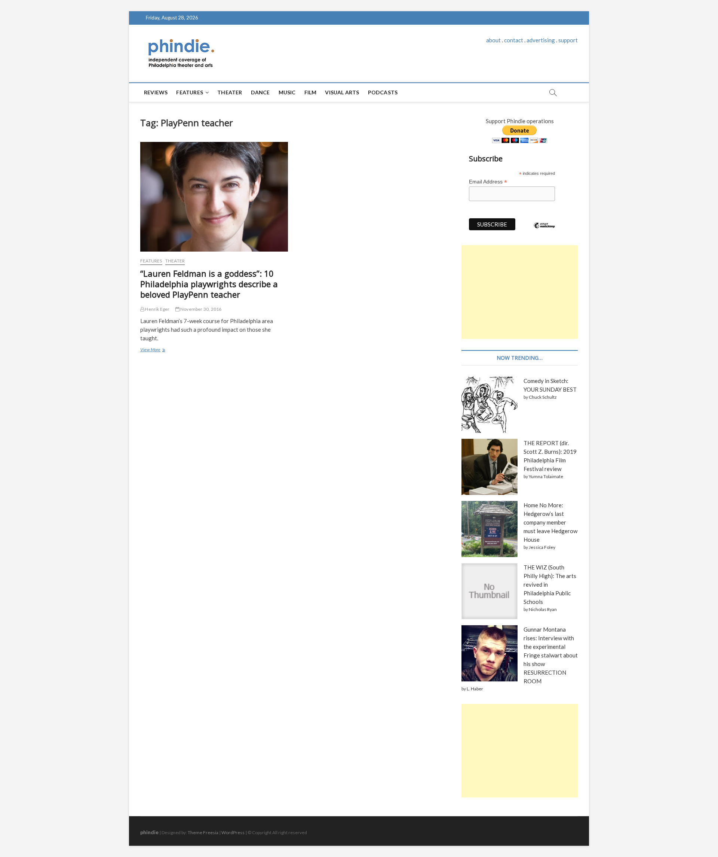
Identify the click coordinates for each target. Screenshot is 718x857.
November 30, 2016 (201, 309)
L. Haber (475, 689)
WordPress (233, 832)
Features (189, 92)
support (568, 40)
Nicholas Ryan (543, 609)
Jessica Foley (542, 547)
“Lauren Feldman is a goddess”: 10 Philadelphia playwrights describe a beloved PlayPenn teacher (209, 284)
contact (513, 40)
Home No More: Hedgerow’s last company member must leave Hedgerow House (550, 522)
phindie (149, 832)
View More (152, 350)
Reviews (156, 92)
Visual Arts (342, 92)
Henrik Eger (156, 309)
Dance (260, 92)
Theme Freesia (203, 832)
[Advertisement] (519, 292)
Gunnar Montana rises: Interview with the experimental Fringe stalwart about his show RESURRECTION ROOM (551, 655)
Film (310, 92)
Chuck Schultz (543, 397)
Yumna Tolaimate (546, 476)
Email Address (488, 181)
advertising (541, 40)
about (493, 40)
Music (287, 92)
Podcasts (383, 92)
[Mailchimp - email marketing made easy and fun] (544, 231)
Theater (229, 92)
